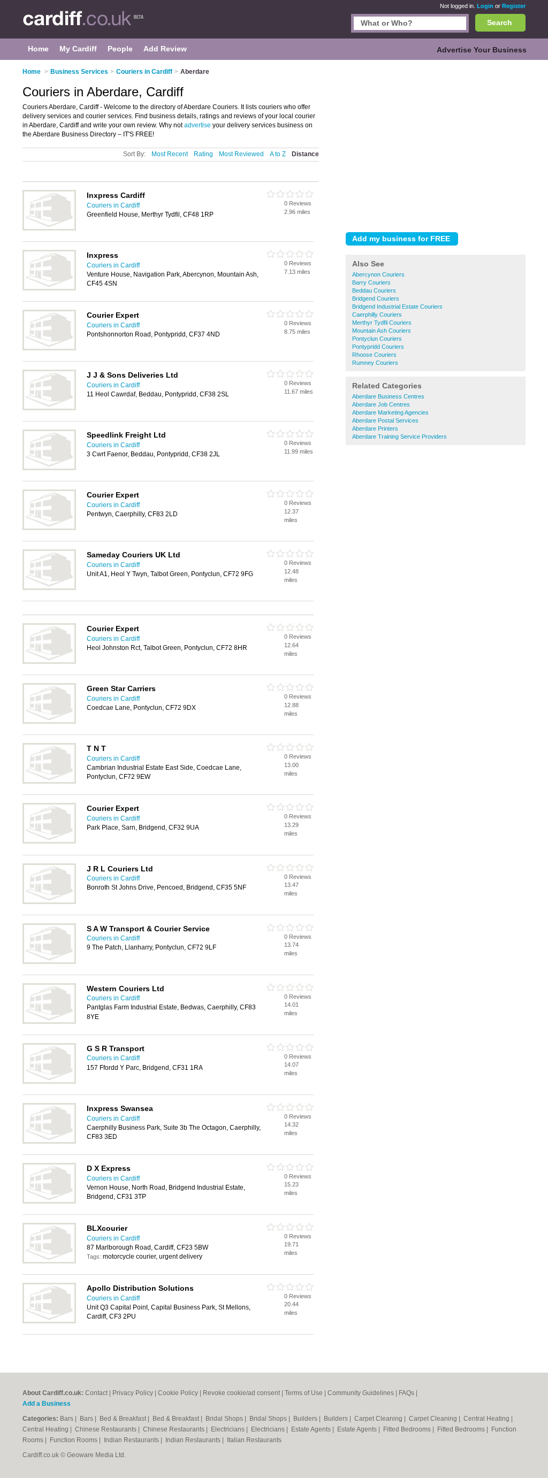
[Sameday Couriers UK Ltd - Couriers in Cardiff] (49, 588)
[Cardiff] (83, 25)
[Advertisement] (436, 144)
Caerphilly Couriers (377, 314)
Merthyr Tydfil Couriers (382, 322)
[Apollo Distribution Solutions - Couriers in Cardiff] (49, 1321)
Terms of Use (304, 1393)
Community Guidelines (361, 1393)
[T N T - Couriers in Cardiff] (49, 781)
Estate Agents (311, 1429)
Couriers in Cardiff (113, 205)
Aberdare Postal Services (385, 420)
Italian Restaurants (254, 1440)
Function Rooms (74, 1440)
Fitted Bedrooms (407, 1429)
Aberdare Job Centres (381, 404)
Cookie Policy (178, 1393)
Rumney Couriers (375, 362)
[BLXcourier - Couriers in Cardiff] (49, 1261)
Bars (67, 1418)
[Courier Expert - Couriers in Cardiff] (49, 348)
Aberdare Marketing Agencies (390, 412)
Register (514, 6)
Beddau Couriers (374, 290)
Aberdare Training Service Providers (399, 436)
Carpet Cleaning (379, 1418)
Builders (306, 1418)
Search (499, 22)
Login (485, 6)
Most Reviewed (241, 154)
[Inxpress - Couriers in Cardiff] (49, 288)
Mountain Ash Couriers (381, 330)
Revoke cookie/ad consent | (244, 1393)
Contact (96, 1393)
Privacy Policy (132, 1393)
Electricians (228, 1429)
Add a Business (46, 1403)
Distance (305, 154)
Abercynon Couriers (378, 274)
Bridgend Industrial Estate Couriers (397, 306)
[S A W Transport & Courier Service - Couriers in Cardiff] (49, 962)
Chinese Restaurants (106, 1429)
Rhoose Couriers (374, 354)
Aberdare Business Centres (388, 396)
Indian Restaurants (132, 1440)
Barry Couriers (371, 282)
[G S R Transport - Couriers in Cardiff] (49, 1081)
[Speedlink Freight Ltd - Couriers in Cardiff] (49, 468)
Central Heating (487, 1418)
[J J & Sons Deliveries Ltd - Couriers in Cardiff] (49, 408)
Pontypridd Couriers (378, 346)
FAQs (406, 1393)
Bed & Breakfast (124, 1418)
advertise (197, 125)
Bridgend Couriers (375, 298)
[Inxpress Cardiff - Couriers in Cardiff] (49, 228)
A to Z (278, 154)
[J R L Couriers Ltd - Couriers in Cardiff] (49, 902)
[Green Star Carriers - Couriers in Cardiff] (49, 721)
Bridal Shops (225, 1418)
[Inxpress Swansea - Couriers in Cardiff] (49, 1141)
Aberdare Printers (375, 428)
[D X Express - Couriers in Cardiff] (49, 1201)
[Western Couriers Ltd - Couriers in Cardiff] (49, 1021)
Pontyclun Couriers (377, 338)
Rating (203, 154)
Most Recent (169, 154)
